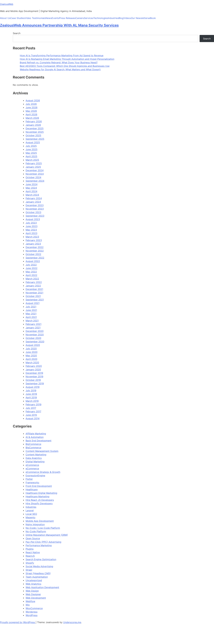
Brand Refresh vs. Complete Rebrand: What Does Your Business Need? (59, 62)
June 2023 (31, 226)
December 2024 (35, 170)
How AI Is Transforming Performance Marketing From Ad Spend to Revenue (61, 55)
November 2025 (35, 131)
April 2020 (31, 359)
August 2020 (33, 345)
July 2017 (31, 407)
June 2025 (31, 149)
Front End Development (39, 486)
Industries (113, 18)
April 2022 (31, 275)
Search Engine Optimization (41, 559)
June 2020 (31, 352)
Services (88, 18)
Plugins (29, 548)
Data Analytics (34, 458)
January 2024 (33, 201)
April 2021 (31, 317)
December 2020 (35, 331)
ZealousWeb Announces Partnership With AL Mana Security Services (59, 25)
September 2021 (35, 299)
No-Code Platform (36, 531)
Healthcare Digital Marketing (41, 493)
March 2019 (32, 400)
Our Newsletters (140, 18)
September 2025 (35, 138)
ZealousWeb (6, 4)
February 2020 (34, 366)
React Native (33, 552)
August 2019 (32, 387)
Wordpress (31, 611)
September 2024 (35, 180)
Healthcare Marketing (37, 496)
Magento (30, 517)
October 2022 (33, 254)
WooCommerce (34, 608)
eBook (152, 18)
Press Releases (67, 18)
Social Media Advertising (39, 566)
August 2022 (33, 261)
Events (55, 18)
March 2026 (32, 117)
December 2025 (35, 128)
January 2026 (33, 124)
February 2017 (33, 411)
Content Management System (42, 451)
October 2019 (33, 380)
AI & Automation (35, 437)
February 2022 (34, 282)
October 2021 (33, 296)
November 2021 (34, 292)
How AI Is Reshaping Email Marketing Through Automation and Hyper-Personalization (67, 59)
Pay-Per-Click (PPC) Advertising (43, 541)
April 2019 (31, 397)
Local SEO (31, 513)
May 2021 (31, 313)
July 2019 (31, 390)
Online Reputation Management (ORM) (47, 534)
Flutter (29, 479)
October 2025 (33, 135)
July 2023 (31, 222)
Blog (121, 18)
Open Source (33, 538)
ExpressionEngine (35, 475)
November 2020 (35, 334)
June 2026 (31, 107)
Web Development (36, 597)
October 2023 (33, 212)
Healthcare (32, 489)
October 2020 (33, 338)
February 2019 (33, 404)
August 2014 (32, 418)
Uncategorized (34, 580)
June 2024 (31, 184)
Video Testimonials (35, 18)
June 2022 (31, 268)
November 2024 (35, 173)
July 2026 (31, 103)
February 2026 (34, 121)
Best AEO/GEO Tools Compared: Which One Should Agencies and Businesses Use (64, 65)
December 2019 (34, 373)
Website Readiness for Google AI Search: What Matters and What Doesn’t (60, 69)
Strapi (29, 569)
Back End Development (38, 440)
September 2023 (35, 215)
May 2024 (31, 187)
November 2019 (34, 376)
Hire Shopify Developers (39, 503)
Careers (79, 18)
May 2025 (31, 152)
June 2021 (31, 310)
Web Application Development (42, 587)
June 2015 (31, 414)
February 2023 (34, 240)
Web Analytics (33, 583)
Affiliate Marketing (36, 433)
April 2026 (31, 114)
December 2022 (35, 247)
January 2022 (33, 285)
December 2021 (34, 289)
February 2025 (34, 163)
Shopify (30, 562)
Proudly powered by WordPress (18, 622)
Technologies (100, 18)
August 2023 (33, 219)
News (49, 18)
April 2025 (31, 156)
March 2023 (32, 236)
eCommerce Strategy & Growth (43, 472)
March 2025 (32, 159)
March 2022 (32, 278)
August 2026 (33, 100)
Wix (28, 604)
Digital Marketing (35, 461)
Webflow (30, 601)
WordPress (31, 615)
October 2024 (33, 177)
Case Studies (17, 18)
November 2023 (35, 208)
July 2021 (31, 306)
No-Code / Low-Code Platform (43, 527)
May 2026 (31, 110)
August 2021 (32, 303)
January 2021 (33, 327)
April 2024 (31, 191)
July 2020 (31, 348)
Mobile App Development (40, 520)
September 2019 (35, 383)
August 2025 (33, 142)
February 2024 (34, 198)
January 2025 (33, 166)
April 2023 (31, 233)
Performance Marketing (39, 545)
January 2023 (33, 243)
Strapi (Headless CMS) (38, 573)
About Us (5, 18)
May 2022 (31, 271)
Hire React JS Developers (40, 500)
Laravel (30, 510)
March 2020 (32, 362)
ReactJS (30, 555)
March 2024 (32, 194)
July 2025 (31, 145)
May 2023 (31, 229)
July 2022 (31, 264)
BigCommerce (33, 444)
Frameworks (32, 482)
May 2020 (31, 355)
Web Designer (33, 594)
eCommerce (32, 465)
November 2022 (35, 250)
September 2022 (35, 257)
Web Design (32, 590)
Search (16, 33)
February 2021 (33, 324)
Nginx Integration (35, 524)
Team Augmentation (37, 576)
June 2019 (31, 394)
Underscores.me (72, 622)
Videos (127, 18)
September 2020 (35, 341)
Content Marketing (36, 454)
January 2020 (33, 369)
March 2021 (32, 320)
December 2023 (35, 205)
